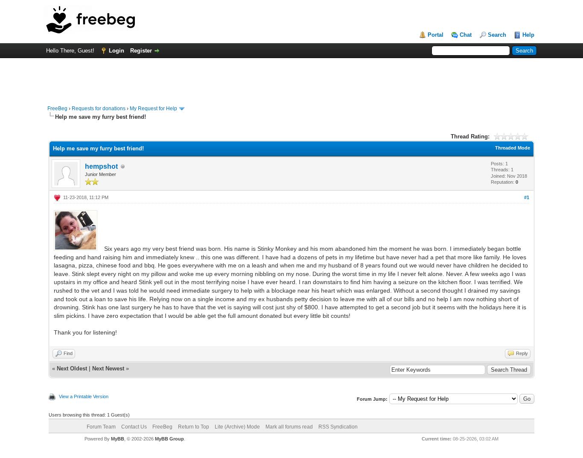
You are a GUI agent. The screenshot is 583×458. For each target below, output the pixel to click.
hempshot (101, 166)
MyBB (117, 438)
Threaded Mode (512, 147)
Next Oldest (72, 368)
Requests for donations (98, 109)
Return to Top (193, 427)
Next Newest (108, 368)
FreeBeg (57, 109)
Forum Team (101, 427)
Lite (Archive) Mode (237, 427)
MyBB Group (169, 438)
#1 (526, 197)
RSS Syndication (338, 427)
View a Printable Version (83, 396)
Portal (435, 35)
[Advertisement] (291, 77)
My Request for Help (153, 109)
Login (116, 50)
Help (528, 35)
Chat (466, 35)
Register (141, 50)
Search (497, 35)
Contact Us (134, 427)
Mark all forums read (289, 427)
